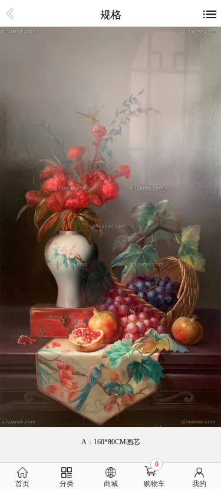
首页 (22, 484)
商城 (111, 484)
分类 (67, 484)
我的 (199, 484)
